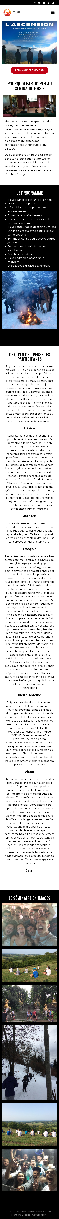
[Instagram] (34, 3)
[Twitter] (49, 3)
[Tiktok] (53, 3)
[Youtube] (39, 3)
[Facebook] (44, 3)
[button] (53, 12)
